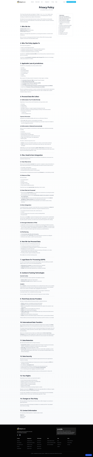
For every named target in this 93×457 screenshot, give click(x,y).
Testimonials (19, 448)
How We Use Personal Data (65, 21)
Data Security (62, 30)
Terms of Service (70, 440)
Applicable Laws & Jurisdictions (65, 17)
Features (32, 1)
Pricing (53, 1)
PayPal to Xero (29, 446)
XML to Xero (39, 446)
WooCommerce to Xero (30, 442)
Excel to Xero (39, 444)
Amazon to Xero (29, 444)
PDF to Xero (39, 442)
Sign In (64, 1)
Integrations (47, 1)
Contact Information (63, 34)
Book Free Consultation (71, 1)
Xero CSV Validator (50, 444)
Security (68, 444)
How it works (37, 1)
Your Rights (62, 31)
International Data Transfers (65, 27)
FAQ (58, 440)
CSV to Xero (39, 440)
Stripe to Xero (29, 448)
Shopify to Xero (29, 440)
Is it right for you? (20, 444)
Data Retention (62, 29)
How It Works (19, 442)
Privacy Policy (69, 442)
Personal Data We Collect (64, 19)
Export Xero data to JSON (51, 442)
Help (56, 1)
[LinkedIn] (20, 435)
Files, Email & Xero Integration (65, 20)
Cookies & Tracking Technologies (66, 25)
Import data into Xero (50, 440)
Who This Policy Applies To (64, 16)
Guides (58, 446)
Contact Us (59, 444)
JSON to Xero (39, 448)
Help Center (59, 442)
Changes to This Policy (64, 32)
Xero (42, 1)
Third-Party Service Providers (65, 26)
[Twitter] (17, 435)
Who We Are (62, 15)
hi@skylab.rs (28, 31)
